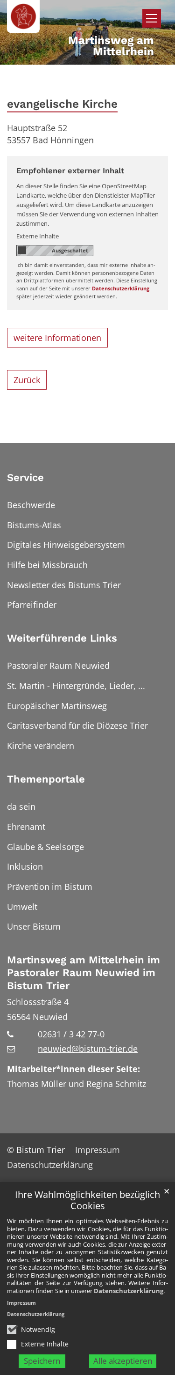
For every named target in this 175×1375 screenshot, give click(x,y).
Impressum (21, 1302)
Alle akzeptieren (122, 1360)
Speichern (42, 1360)
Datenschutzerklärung (128, 1290)
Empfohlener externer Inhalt (70, 170)
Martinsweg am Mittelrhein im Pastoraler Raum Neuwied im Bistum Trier (83, 972)
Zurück (27, 379)
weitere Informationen (57, 337)
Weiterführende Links (62, 638)
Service (25, 477)
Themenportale (46, 779)
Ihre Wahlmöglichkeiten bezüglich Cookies (87, 1200)
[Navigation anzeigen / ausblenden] (151, 18)
